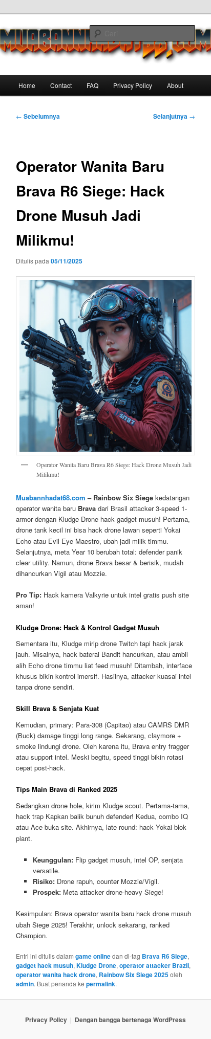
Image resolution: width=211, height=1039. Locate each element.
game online (93, 956)
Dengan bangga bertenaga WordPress (130, 1019)
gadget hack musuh (44, 965)
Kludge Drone (96, 965)
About (175, 85)
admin (25, 983)
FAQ (92, 85)
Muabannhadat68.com (51, 497)
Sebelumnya (38, 116)
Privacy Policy (132, 85)
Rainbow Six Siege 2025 (133, 974)
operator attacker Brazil (154, 965)
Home (26, 85)
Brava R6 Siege (164, 956)
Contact (61, 85)
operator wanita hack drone (56, 974)
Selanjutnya (174, 116)
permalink (100, 983)
